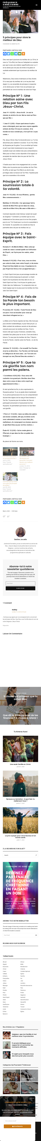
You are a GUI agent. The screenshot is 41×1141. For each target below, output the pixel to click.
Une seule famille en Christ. (20, 764)
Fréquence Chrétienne (11, 3)
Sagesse (23, 995)
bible (21, 964)
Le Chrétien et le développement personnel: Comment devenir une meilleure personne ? (26, 460)
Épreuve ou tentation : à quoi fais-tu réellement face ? (20, 800)
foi (21, 978)
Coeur (4, 971)
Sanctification (24, 999)
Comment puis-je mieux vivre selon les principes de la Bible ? (10, 483)
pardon (5, 990)
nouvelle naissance (26, 985)
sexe (4, 1002)
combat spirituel (25, 971)
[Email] (19, 53)
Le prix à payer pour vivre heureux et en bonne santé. (20, 837)
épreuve (5, 1014)
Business (5, 966)
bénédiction (24, 966)
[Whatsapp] (12, 53)
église (22, 1011)
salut (4, 999)
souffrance (6, 1004)
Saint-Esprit (6, 997)
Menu (36, 5)
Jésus (4, 983)
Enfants (5, 976)
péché (4, 995)
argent (5, 964)
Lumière (22, 983)
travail (22, 1006)
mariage (5, 985)
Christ (4, 969)
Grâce (4, 980)
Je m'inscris (18, 1126)
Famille (22, 976)
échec (4, 1011)
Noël (4, 988)
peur (4, 992)
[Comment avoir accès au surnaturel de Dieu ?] (10, 451)
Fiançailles (6, 978)
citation (22, 969)
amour (22, 962)
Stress (22, 1004)
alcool (5, 962)
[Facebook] (4, 53)
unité (4, 1009)
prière (22, 992)
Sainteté (22, 997)
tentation (5, 1006)
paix (21, 988)
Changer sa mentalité (11, 44)
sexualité (23, 1002)
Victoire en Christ (25, 1009)
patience (23, 990)
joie (21, 980)
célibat (5, 973)
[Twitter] (8, 53)
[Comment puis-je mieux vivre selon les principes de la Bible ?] (10, 476)
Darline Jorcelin (20, 539)
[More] (23, 53)
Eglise (22, 973)
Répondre (6, 625)
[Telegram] (16, 53)
